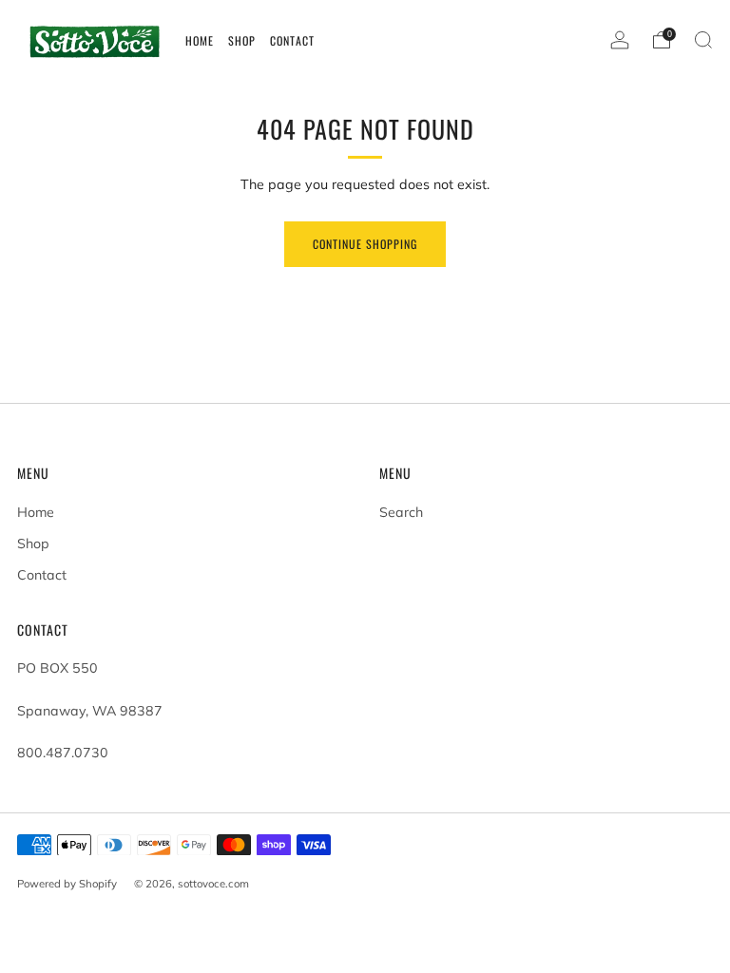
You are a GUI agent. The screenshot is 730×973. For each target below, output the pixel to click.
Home (35, 512)
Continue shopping (365, 244)
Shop (33, 543)
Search (401, 512)
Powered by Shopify (67, 883)
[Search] (703, 39)
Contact (42, 574)
